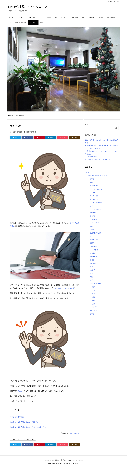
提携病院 (93, 253)
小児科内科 (95, 250)
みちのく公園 (94, 196)
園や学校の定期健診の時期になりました (97, 159)
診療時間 (93, 270)
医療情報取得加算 (95, 233)
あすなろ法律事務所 (17, 417)
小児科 (87, 172)
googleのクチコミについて (64, 288)
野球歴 (94, 307)
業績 (93, 297)
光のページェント (95, 223)
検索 (86, 124)
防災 (91, 280)
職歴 (93, 300)
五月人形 (93, 216)
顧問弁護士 (20, 115)
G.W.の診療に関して (91, 156)
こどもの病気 (94, 186)
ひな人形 (93, 192)
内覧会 (20, 391)
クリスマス (93, 206)
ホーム (11, 115)
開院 (91, 277)
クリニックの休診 (95, 209)
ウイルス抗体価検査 (96, 202)
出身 (93, 287)
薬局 (91, 266)
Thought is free (74, 463)
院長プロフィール (95, 283)
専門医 (92, 243)
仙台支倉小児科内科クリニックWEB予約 (24, 422)
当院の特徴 (93, 246)
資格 (93, 304)
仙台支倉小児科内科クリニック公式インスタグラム (28, 427)
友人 (91, 236)
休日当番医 (93, 219)
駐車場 (92, 314)
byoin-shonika (74, 433)
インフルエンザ (97, 189)
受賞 (93, 290)
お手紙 (92, 179)
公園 (91, 226)
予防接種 (93, 213)
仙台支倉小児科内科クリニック (97, 175)
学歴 (93, 293)
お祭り (92, 182)
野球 (91, 273)
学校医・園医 (94, 239)
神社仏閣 (93, 263)
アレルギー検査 (95, 199)
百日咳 (92, 260)
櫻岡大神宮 (93, 256)
